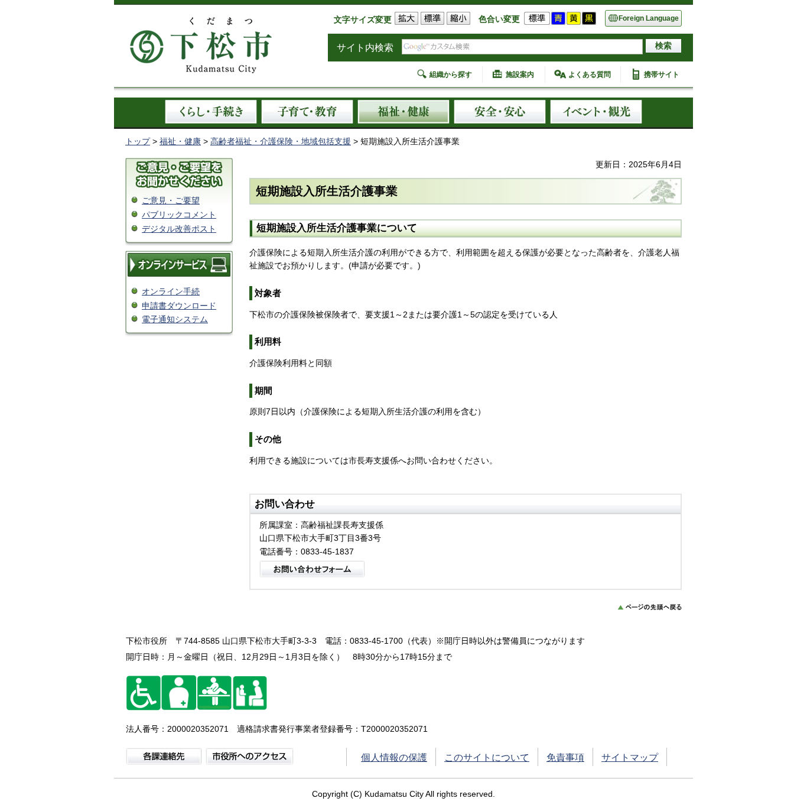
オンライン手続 (171, 291)
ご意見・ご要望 (171, 200)
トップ (137, 141)
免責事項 (565, 757)
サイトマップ (629, 757)
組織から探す (450, 74)
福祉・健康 (180, 141)
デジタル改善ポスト (179, 228)
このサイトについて (486, 757)
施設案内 (520, 74)
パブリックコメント (179, 214)
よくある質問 (589, 74)
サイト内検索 (365, 48)
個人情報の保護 (394, 757)
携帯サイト (661, 74)
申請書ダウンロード (179, 305)
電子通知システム (175, 319)
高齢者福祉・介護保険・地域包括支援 (280, 141)
